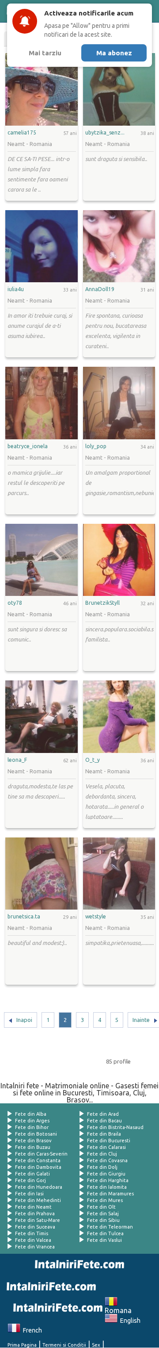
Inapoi (24, 1020)
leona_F (17, 760)
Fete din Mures (105, 1200)
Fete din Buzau (32, 1147)
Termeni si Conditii (64, 1345)
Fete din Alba (30, 1114)
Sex (96, 1345)
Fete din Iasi (29, 1193)
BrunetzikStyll (102, 603)
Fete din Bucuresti (108, 1140)
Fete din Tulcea (105, 1233)
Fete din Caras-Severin (41, 1153)
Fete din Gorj (30, 1180)
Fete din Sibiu (103, 1220)
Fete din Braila (104, 1134)
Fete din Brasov (33, 1140)
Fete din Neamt (33, 1207)
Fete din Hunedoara (38, 1187)
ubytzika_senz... (105, 132)
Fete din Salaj (103, 1213)
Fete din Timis (31, 1233)
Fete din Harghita (108, 1180)
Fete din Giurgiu (106, 1173)
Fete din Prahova (35, 1213)
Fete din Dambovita (38, 1167)
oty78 (15, 603)
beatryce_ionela (28, 446)
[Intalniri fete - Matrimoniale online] (77, 1264)
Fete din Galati (32, 1173)
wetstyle (95, 916)
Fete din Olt (101, 1207)
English (128, 1320)
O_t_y (92, 760)
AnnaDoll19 (99, 289)
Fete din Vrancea (35, 1246)
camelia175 (22, 132)
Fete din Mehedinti (38, 1200)
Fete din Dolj (102, 1167)
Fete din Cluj (102, 1153)
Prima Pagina (22, 1345)
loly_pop (95, 446)
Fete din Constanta (38, 1160)
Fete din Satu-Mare (37, 1220)
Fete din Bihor (32, 1127)
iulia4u (16, 289)
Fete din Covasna (107, 1160)
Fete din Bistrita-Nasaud (115, 1127)
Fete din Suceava (35, 1226)
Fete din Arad (103, 1114)
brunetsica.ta (24, 916)
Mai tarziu (45, 53)
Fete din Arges (32, 1120)
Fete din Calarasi (106, 1147)
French (31, 1330)
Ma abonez (114, 53)
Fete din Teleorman (110, 1226)
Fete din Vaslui (104, 1240)
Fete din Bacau (104, 1120)
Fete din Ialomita (107, 1187)
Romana (118, 1306)
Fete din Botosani (36, 1134)
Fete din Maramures (110, 1193)
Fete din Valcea (33, 1240)
